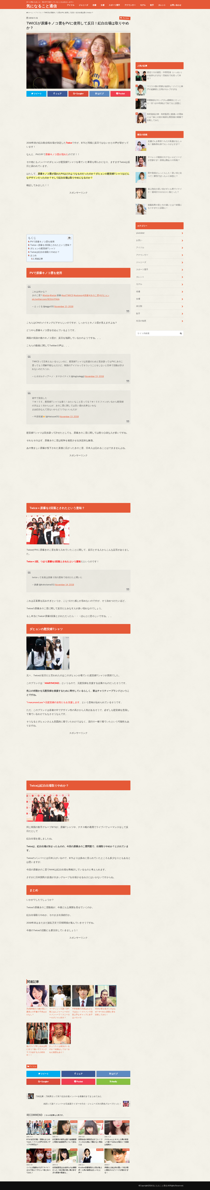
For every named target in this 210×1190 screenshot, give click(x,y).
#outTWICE (67, 295)
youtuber (140, 233)
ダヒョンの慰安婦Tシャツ (42, 248)
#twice (46, 295)
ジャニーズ (83, 5)
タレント (162, 5)
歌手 (152, 5)
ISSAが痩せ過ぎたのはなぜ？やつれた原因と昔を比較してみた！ (105, 1012)
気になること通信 (41, 6)
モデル (143, 5)
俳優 (94, 5)
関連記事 (39, 258)
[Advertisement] (78, 121)
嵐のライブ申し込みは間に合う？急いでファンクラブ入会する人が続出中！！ (36, 1050)
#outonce (78, 295)
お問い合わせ (175, 5)
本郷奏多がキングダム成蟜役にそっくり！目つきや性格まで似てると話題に (164, 101)
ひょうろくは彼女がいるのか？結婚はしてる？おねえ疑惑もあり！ (59, 1049)
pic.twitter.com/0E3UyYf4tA (45, 299)
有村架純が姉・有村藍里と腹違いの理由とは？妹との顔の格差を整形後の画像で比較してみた (165, 117)
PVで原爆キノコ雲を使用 (42, 241)
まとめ (33, 255)
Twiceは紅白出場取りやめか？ (45, 252)
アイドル (70, 5)
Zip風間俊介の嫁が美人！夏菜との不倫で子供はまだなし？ (37, 1012)
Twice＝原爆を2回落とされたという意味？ (51, 245)
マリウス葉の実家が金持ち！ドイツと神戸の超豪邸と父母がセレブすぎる (165, 88)
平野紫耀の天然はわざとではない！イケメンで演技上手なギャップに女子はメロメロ (82, 1013)
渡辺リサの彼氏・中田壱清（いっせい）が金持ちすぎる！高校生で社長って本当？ (165, 75)
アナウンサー (130, 5)
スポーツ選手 (114, 5)
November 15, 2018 (63, 306)
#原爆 (86, 295)
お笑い (139, 240)
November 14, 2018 (64, 584)
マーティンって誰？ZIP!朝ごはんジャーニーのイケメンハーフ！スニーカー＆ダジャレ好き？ (59, 1013)
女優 (102, 5)
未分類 (139, 306)
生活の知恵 (141, 320)
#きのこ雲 (94, 295)
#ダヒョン (104, 295)
